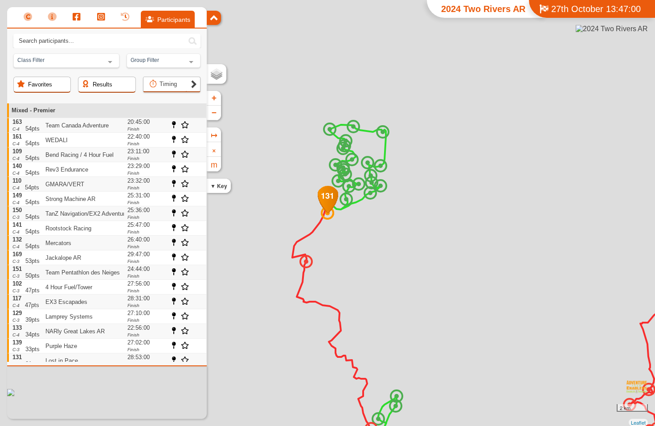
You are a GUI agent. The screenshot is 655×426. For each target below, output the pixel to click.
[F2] (335, 165)
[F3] (349, 186)
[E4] (395, 406)
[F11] (380, 165)
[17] (306, 261)
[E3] (396, 396)
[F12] (380, 186)
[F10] (382, 132)
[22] (345, 174)
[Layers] (216, 74)
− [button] (214, 112)
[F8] (353, 126)
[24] (370, 175)
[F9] (358, 184)
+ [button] (214, 97)
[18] (346, 199)
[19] (338, 181)
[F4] (343, 148)
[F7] (352, 159)
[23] (367, 162)
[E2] (378, 419)
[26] (370, 193)
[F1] (329, 129)
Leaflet (638, 422)
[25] (371, 182)
